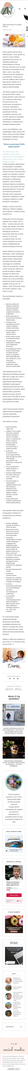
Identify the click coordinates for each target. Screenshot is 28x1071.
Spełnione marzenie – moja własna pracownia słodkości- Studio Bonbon (14, 763)
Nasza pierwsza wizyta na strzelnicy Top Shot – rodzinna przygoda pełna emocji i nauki (14, 731)
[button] (19, 7)
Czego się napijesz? (9, 689)
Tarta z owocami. (18, 689)
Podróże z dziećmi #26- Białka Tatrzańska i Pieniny (17, 1005)
